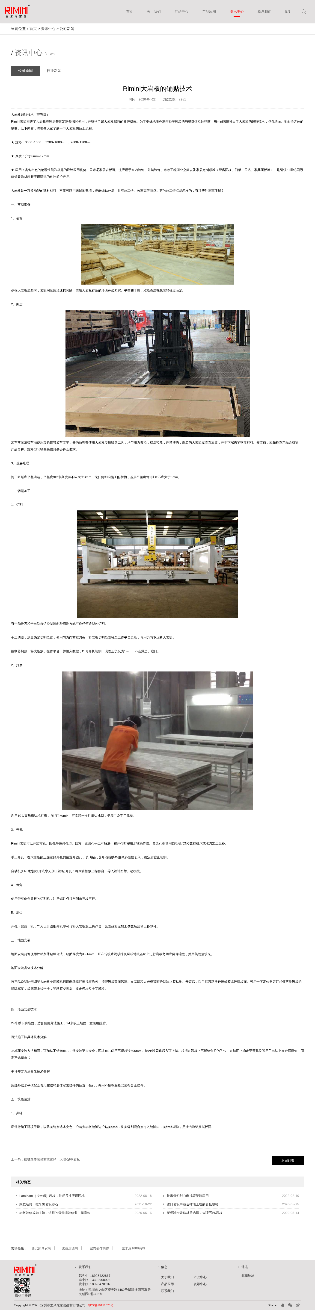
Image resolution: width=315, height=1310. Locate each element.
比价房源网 (70, 1248)
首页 (129, 11)
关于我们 (154, 11)
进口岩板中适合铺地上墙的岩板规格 (192, 1204)
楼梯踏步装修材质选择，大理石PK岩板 (52, 1159)
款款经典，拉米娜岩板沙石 (38, 1204)
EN (287, 11)
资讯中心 (237, 11)
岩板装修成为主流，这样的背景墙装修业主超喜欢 (54, 1213)
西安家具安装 (41, 1248)
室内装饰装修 (99, 1248)
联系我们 (264, 11)
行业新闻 (54, 71)
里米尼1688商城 (133, 1248)
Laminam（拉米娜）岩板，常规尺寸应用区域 (52, 1196)
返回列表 (287, 1160)
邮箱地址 (247, 1276)
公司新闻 (25, 71)
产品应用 (209, 11)
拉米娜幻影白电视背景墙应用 (188, 1196)
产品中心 (181, 11)
